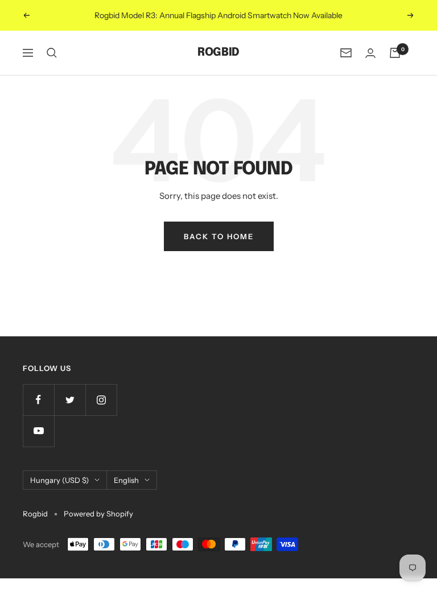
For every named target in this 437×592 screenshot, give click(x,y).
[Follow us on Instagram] (101, 399)
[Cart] (395, 53)
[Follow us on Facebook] (38, 399)
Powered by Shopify (98, 513)
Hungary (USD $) (59, 480)
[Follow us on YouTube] (38, 431)
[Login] (370, 53)
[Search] (52, 53)
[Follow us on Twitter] (69, 399)
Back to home (219, 236)
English (126, 480)
